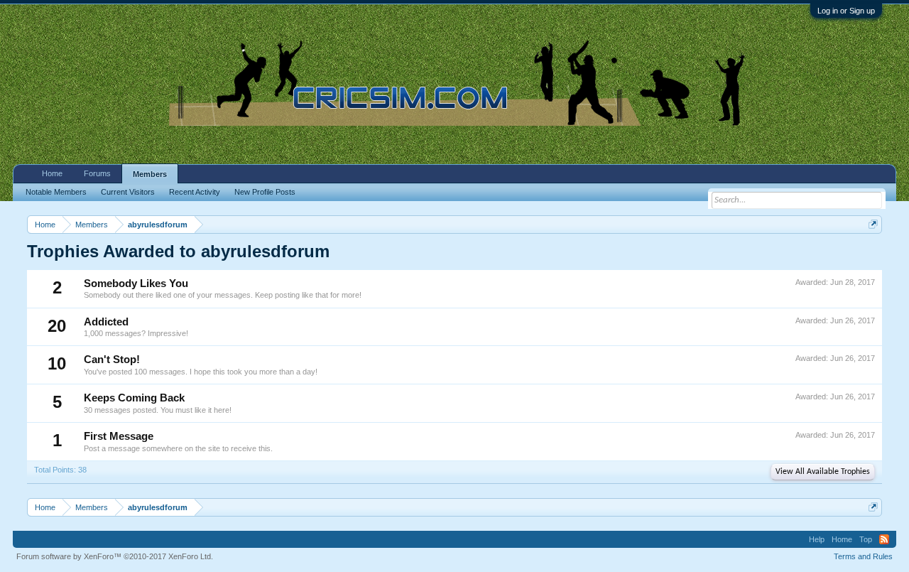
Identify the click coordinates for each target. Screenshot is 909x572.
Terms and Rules (863, 556)
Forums (97, 173)
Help (816, 539)
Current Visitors (128, 192)
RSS (884, 539)
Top (865, 539)
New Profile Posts (264, 192)
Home (52, 173)
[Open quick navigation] (873, 224)
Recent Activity (194, 192)
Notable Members (56, 192)
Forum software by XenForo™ (114, 556)
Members (150, 174)
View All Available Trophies (822, 472)
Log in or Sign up (846, 10)
